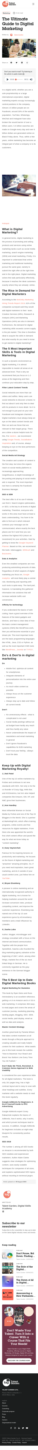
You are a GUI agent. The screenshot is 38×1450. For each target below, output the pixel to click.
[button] (8, 79)
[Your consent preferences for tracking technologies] (1, 1448)
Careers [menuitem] (4, 1420)
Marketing (6, 13)
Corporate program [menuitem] (8, 1411)
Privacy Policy (6, 1442)
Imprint (24, 1442)
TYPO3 (29, 650)
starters (13, 436)
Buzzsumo (6, 554)
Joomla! (20, 650)
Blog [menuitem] (3, 1417)
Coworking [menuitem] (5, 1408)
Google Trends (13, 440)
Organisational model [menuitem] (9, 1422)
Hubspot (5, 223)
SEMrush (26, 550)
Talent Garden (18, 35)
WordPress (10, 650)
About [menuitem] (4, 1403)
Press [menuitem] (4, 1414)
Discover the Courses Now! (19, 1360)
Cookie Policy (16, 1442)
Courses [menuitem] (4, 1406)
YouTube (6, 878)
